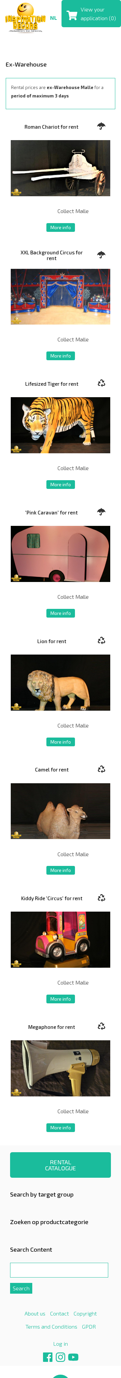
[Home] (25, 17)
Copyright (85, 1313)
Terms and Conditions (51, 1326)
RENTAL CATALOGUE (60, 1165)
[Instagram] (60, 1359)
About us (35, 1313)
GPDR (89, 1326)
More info (60, 227)
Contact (59, 1313)
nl (53, 17)
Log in (60, 1343)
